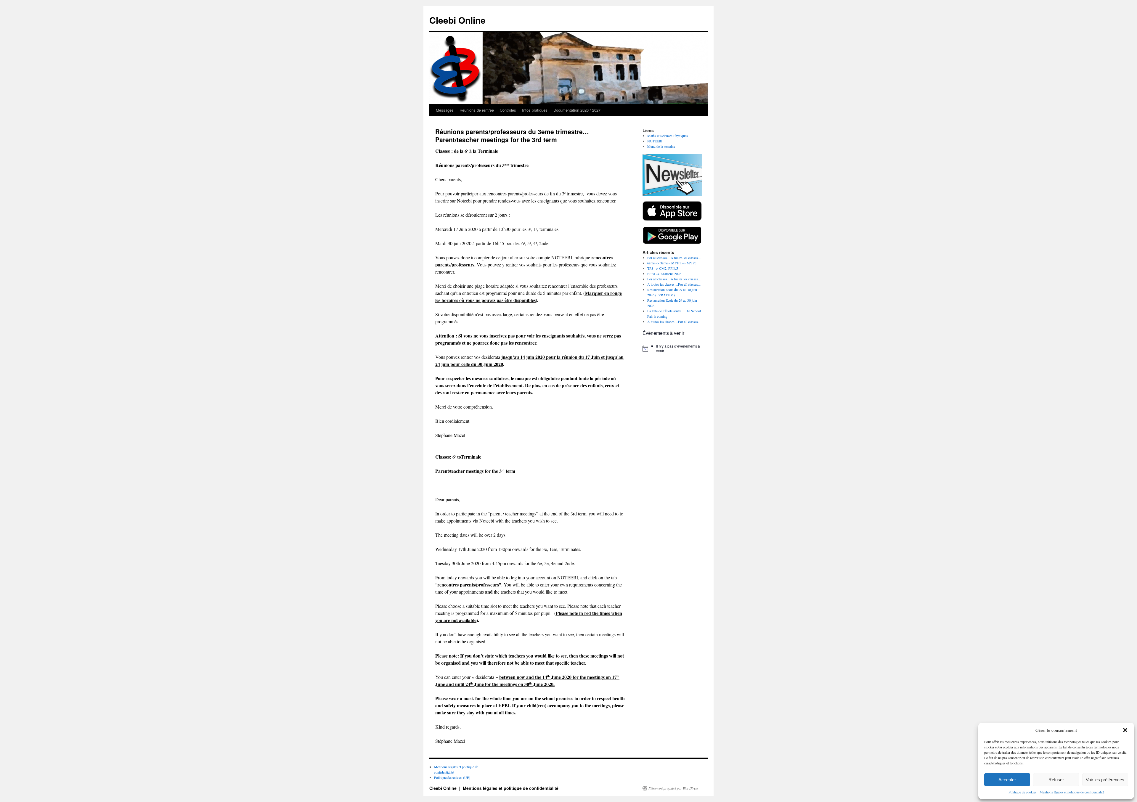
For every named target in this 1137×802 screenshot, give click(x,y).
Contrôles (508, 110)
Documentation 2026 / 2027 (576, 110)
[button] (1125, 730)
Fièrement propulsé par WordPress (673, 788)
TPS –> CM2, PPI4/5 (662, 268)
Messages (445, 110)
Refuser (1056, 779)
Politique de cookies (1022, 792)
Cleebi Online (457, 20)
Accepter (1007, 779)
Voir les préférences (1105, 779)
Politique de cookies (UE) (452, 777)
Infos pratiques (534, 110)
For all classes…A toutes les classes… (674, 257)
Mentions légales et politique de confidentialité (1072, 792)
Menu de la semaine (661, 146)
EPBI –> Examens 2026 (664, 273)
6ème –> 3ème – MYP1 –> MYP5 (671, 263)
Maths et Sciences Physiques (667, 135)
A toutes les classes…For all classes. (673, 321)
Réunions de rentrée (477, 110)
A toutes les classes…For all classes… (674, 284)
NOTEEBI (654, 141)
